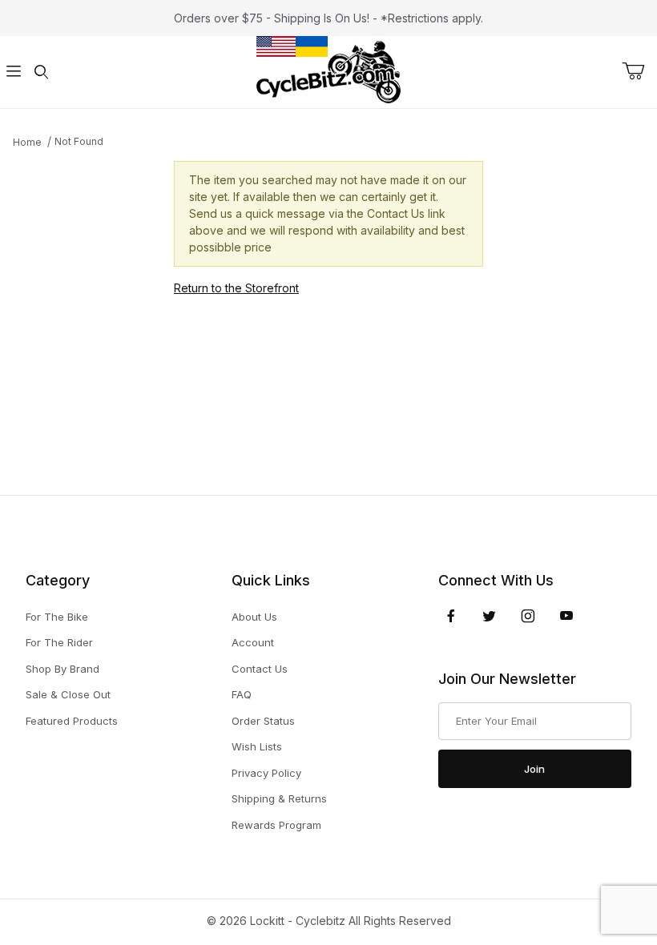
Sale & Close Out (68, 694)
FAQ (242, 694)
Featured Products (72, 720)
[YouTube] (566, 616)
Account (253, 642)
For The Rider (59, 642)
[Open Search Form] (40, 72)
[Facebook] (451, 616)
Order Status (263, 720)
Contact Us (260, 668)
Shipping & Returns (279, 798)
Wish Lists (257, 746)
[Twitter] (489, 616)
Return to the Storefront (236, 288)
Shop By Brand (62, 668)
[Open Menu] (13, 72)
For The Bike (57, 616)
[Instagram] (528, 616)
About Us (254, 616)
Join (534, 768)
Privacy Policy (266, 772)
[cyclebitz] (328, 71)
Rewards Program (276, 824)
